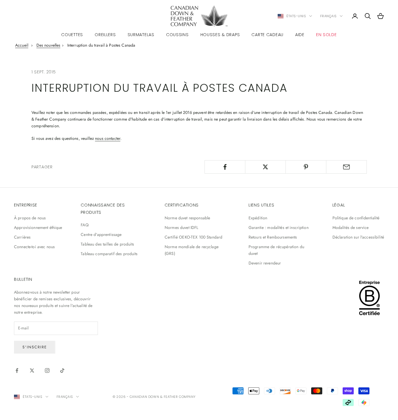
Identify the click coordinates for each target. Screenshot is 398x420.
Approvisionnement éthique (38, 227)
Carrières (22, 237)
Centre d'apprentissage (101, 234)
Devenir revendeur (265, 263)
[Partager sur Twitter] (265, 166)
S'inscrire (34, 347)
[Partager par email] (346, 166)
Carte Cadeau (267, 35)
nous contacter (107, 138)
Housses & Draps (220, 35)
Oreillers (105, 35)
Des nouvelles (48, 45)
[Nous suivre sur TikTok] (62, 370)
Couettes (72, 35)
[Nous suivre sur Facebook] (17, 370)
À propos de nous (30, 218)
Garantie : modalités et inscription (279, 227)
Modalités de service (350, 227)
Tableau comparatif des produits (109, 254)
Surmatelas (141, 35)
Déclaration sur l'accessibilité (358, 237)
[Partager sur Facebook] (225, 166)
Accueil (21, 45)
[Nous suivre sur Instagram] (47, 370)
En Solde (326, 35)
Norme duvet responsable (187, 218)
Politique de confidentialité (356, 218)
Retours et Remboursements (273, 237)
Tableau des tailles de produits (107, 244)
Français (328, 16)
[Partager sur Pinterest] (306, 166)
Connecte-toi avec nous (34, 247)
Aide (299, 35)
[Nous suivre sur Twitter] (32, 370)
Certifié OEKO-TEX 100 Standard (193, 237)
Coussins (177, 35)
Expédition (258, 218)
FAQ (84, 225)
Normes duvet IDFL (181, 227)
